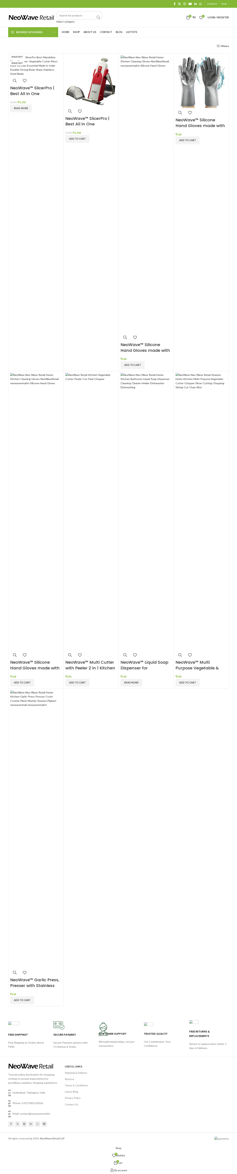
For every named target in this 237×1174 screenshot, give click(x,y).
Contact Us (71, 1104)
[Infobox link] (28, 1038)
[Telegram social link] (44, 1124)
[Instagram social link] (184, 4)
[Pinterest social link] (24, 1124)
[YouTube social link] (190, 4)
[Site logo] (31, 17)
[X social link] (179, 4)
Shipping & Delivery (76, 1072)
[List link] (33, 1103)
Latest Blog (71, 1091)
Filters (225, 46)
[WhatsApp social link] (200, 4)
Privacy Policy (73, 1097)
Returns (69, 1079)
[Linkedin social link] (195, 4)
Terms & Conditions (76, 1085)
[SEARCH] (98, 17)
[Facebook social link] (174, 4)
